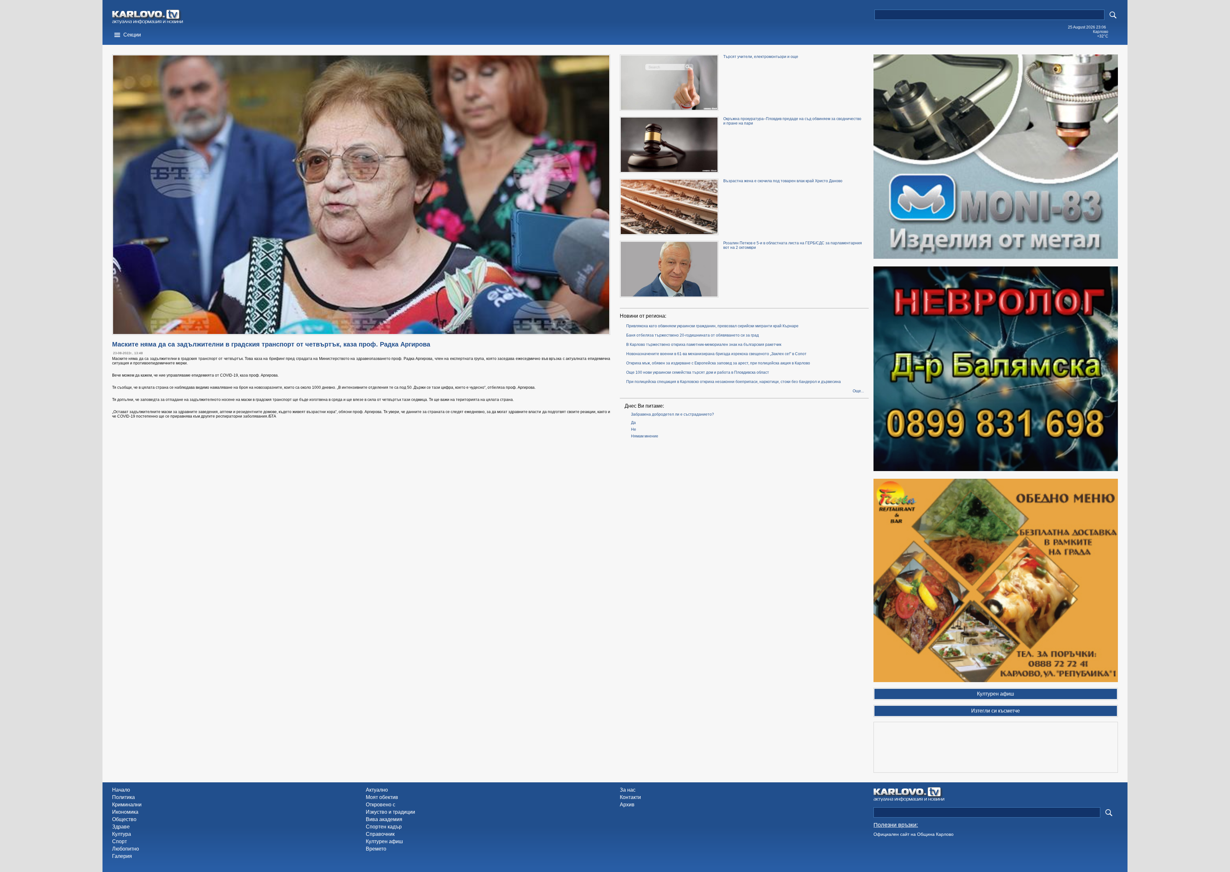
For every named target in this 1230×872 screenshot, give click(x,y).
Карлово (1100, 31)
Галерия (122, 856)
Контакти (630, 797)
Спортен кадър (384, 826)
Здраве (121, 826)
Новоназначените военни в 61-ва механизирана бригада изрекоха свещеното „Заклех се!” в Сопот (716, 354)
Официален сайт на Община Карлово (913, 834)
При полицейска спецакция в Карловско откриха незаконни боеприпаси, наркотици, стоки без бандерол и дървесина (733, 381)
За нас (628, 790)
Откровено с (380, 804)
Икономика (125, 812)
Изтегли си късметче (995, 710)
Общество (124, 819)
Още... (858, 391)
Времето (376, 849)
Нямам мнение (644, 436)
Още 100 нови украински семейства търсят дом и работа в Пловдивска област (697, 372)
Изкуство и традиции (390, 812)
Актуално (377, 790)
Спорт (119, 841)
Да (633, 422)
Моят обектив (382, 797)
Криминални (127, 804)
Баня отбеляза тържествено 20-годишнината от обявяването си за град (692, 335)
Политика (123, 797)
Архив (627, 804)
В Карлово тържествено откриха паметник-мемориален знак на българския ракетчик (703, 344)
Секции (132, 34)
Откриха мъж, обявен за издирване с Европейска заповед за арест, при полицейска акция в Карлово (718, 363)
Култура (121, 834)
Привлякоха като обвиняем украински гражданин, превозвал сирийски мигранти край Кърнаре (712, 326)
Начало (121, 790)
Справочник (380, 834)
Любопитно (125, 849)
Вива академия (384, 819)
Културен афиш (384, 841)
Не (633, 429)
